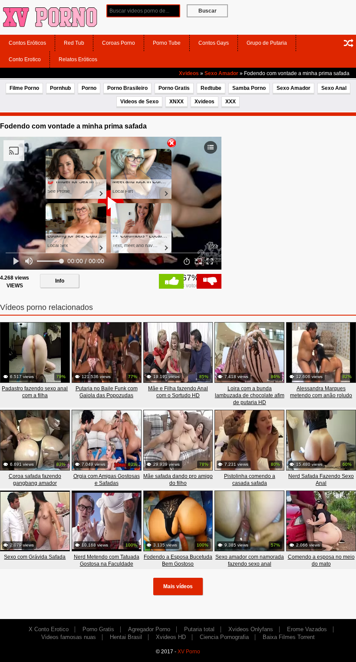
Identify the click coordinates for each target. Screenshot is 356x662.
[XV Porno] (50, 17)
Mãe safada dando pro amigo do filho (178, 479)
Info (59, 281)
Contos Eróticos (27, 43)
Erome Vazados (307, 629)
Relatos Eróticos (78, 59)
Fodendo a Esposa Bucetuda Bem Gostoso (178, 560)
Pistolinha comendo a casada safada (249, 479)
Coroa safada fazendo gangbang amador (35, 479)
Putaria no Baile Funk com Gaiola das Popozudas (107, 392)
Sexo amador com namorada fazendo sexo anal (249, 560)
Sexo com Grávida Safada (35, 557)
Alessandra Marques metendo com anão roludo (321, 392)
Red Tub (74, 43)
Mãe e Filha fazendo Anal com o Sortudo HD (178, 392)
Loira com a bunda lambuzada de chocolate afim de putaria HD (249, 395)
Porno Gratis (174, 88)
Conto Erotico (25, 59)
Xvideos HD (171, 637)
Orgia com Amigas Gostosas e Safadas (106, 479)
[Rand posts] (348, 43)
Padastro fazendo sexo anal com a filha (35, 392)
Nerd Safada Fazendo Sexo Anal (321, 479)
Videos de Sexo (139, 102)
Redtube (211, 88)
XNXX (176, 102)
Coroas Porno (118, 43)
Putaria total (199, 629)
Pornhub (60, 88)
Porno (89, 88)
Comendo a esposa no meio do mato (321, 560)
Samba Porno (249, 88)
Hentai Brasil (126, 637)
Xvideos (189, 73)
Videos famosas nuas (68, 637)
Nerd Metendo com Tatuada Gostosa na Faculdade (106, 560)
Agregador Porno (149, 629)
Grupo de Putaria (267, 43)
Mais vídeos (178, 586)
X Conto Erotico (49, 629)
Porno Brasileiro (127, 88)
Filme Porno (24, 88)
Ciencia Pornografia (224, 637)
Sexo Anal (333, 88)
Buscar (207, 11)
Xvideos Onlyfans (250, 629)
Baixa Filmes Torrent (289, 637)
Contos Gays (213, 43)
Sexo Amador (221, 73)
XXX (230, 102)
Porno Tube (167, 43)
